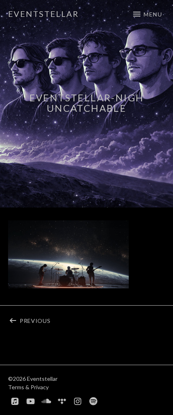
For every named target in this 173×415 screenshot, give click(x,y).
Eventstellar (43, 13)
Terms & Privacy (28, 387)
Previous (53, 319)
